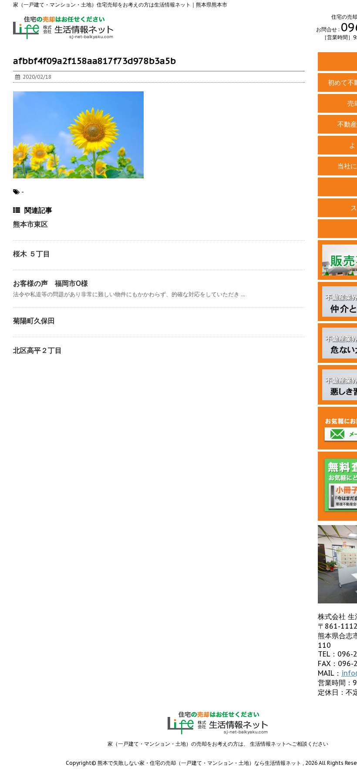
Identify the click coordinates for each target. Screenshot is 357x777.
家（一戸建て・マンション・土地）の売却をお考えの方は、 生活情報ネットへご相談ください (218, 743)
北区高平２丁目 (37, 350)
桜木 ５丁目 (31, 253)
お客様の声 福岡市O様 (50, 283)
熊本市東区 (30, 224)
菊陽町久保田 (34, 320)
